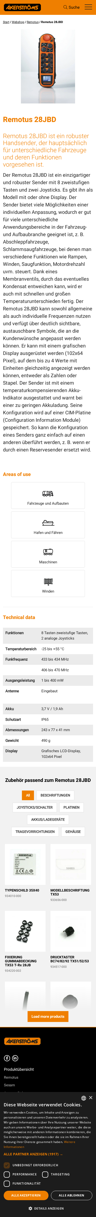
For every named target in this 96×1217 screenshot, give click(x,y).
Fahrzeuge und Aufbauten (48, 503)
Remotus (33, 22)
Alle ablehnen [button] (71, 1195)
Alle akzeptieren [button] (26, 1195)
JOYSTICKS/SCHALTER (35, 807)
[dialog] (48, 1154)
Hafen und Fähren (48, 532)
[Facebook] (7, 1058)
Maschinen (48, 562)
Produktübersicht (19, 1069)
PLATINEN (72, 807)
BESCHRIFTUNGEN (55, 795)
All (28, 795)
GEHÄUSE (73, 831)
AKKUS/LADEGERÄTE (48, 819)
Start (6, 22)
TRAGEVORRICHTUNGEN (35, 831)
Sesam (9, 1085)
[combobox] (83, 1098)
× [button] (90, 1098)
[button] (48, 1154)
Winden (48, 591)
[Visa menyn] (88, 7)
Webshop (18, 22)
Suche (74, 7)
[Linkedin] (15, 1058)
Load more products (48, 1016)
